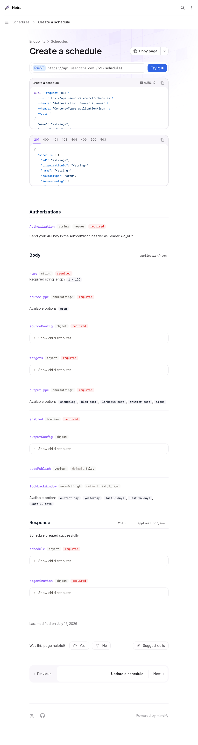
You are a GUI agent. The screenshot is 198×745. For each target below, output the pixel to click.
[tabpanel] (99, 164)
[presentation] (99, 108)
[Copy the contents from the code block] (162, 83)
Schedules (59, 41)
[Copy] (141, 68)
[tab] (37, 140)
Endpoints (37, 41)
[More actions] (191, 7)
